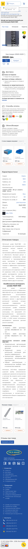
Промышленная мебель (12, 508)
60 (25, 197)
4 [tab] (20, 45)
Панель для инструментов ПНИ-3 (18, 419)
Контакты (8, 477)
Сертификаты (9, 474)
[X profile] (9, 463)
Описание (15, 26)
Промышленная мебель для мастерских (11, 11)
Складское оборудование (13, 494)
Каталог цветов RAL (11, 476)
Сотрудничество (10, 481)
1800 (24, 185)
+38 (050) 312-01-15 (11, 526)
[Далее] (25, 144)
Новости (7, 470)
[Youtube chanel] (23, 463)
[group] (14, 156)
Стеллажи (8, 487)
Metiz (24, 176)
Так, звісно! (8, 9)
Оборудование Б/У (11, 479)
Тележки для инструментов (13, 513)
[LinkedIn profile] (18, 463)
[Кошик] (24, 3)
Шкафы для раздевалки (12, 504)
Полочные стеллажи (11, 512)
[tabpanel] (12, 38)
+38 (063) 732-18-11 (11, 531)
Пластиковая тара (10, 491)
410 (24, 182)
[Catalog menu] (3, 4)
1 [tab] (4, 45)
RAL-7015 (9, 213)
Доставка (8, 472)
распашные (21, 202)
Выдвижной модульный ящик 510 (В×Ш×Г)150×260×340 (8, 158)
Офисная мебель (10, 493)
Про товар (5, 26)
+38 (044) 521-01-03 (11, 520)
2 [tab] (9, 45)
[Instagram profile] (14, 463)
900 (24, 179)
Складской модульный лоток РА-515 (19, 158)
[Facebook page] (5, 463)
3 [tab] (15, 45)
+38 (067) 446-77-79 (11, 528)
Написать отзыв (7, 442)
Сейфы (7, 489)
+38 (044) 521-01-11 (11, 523)
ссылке (4, 100)
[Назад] (22, 144)
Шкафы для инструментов (10, 14)
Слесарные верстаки (11, 510)
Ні (14, 9)
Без (24, 194)
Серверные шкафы (11, 506)
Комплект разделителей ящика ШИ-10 (6, 419)
